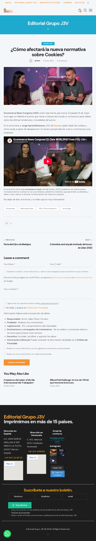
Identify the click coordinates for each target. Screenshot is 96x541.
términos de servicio (83, 277)
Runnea (58, 125)
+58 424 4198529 (36, 451)
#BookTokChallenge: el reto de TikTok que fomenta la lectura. (69, 381)
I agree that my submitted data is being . (33, 303)
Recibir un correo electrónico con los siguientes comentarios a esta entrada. (38, 348)
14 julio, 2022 (55, 386)
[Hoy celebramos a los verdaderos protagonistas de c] (53, 452)
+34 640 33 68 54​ (13, 457)
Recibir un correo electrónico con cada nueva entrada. (29, 354)
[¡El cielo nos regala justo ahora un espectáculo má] (61, 452)
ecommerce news (33, 189)
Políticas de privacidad (20, 513)
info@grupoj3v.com (57, 440)
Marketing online (27, 208)
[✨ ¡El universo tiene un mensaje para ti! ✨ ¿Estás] (53, 460)
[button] (48, 534)
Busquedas (10, 208)
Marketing (48, 44)
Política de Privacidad (37, 307)
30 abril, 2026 (9, 386)
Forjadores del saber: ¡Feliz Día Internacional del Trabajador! (19, 381)
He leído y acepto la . (26, 307)
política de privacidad (61, 277)
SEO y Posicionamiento (48, 208)
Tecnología (66, 208)
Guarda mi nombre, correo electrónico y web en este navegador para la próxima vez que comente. (48, 271)
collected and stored (49, 303)
